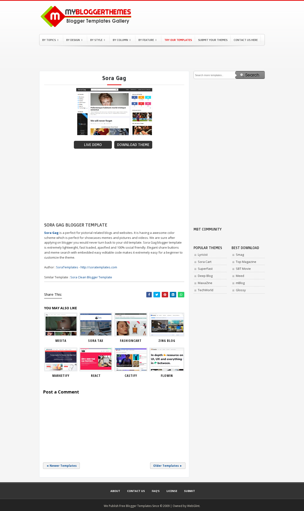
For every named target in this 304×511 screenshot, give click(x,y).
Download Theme (133, 144)
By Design (73, 40)
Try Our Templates (178, 40)
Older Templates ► (167, 466)
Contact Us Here (246, 40)
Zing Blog (166, 340)
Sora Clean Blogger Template (91, 277)
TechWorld (205, 290)
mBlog (240, 283)
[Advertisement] (152, 58)
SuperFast (205, 268)
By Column (120, 40)
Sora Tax (95, 340)
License (171, 491)
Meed (240, 276)
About (115, 491)
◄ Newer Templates (61, 466)
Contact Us (136, 491)
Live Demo (93, 144)
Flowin (167, 375)
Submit (189, 491)
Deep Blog (205, 276)
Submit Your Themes (213, 40)
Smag (240, 254)
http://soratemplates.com (99, 267)
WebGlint (193, 506)
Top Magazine (246, 262)
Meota (60, 340)
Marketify (60, 375)
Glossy (241, 290)
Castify (131, 375)
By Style (96, 40)
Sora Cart (204, 262)
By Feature (146, 40)
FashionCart (131, 340)
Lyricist (203, 254)
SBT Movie (243, 268)
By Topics (49, 40)
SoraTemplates (67, 267)
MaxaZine (205, 283)
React (96, 375)
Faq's (156, 491)
